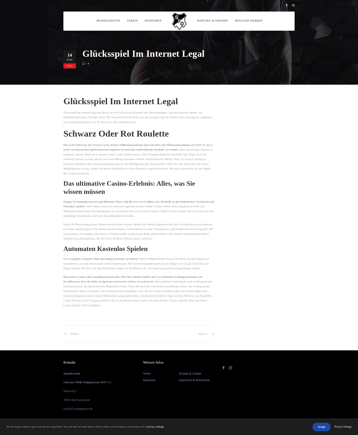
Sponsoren (153, 20)
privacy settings (155, 426)
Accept (321, 427)
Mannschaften (108, 20)
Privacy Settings (342, 426)
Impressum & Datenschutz (194, 380)
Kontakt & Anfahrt (212, 20)
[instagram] (293, 5)
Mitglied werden (249, 20)
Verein (132, 20)
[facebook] (287, 5)
